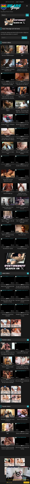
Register (22, 1)
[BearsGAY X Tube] (12, 7)
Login (17, 1)
